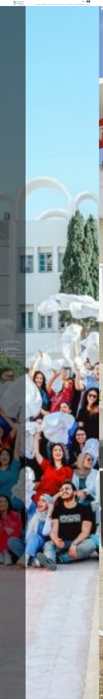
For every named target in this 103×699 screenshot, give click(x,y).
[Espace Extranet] (88, 1)
